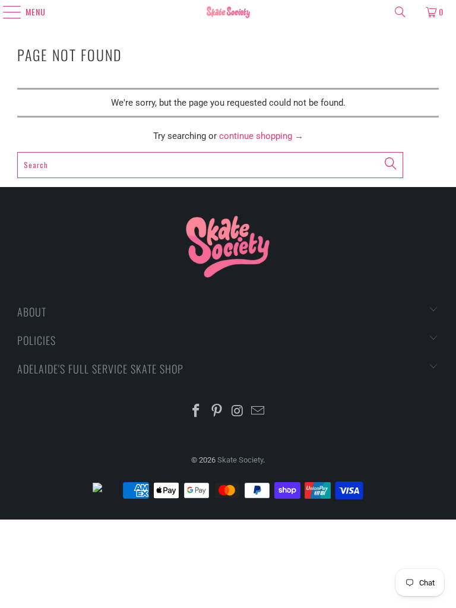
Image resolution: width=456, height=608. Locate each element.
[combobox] (210, 165)
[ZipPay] (107, 490)
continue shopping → (261, 136)
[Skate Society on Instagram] (238, 412)
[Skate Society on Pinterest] (217, 412)
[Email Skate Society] (258, 412)
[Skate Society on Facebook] (196, 412)
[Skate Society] (228, 12)
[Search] (400, 12)
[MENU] (7, 12)
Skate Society (240, 459)
